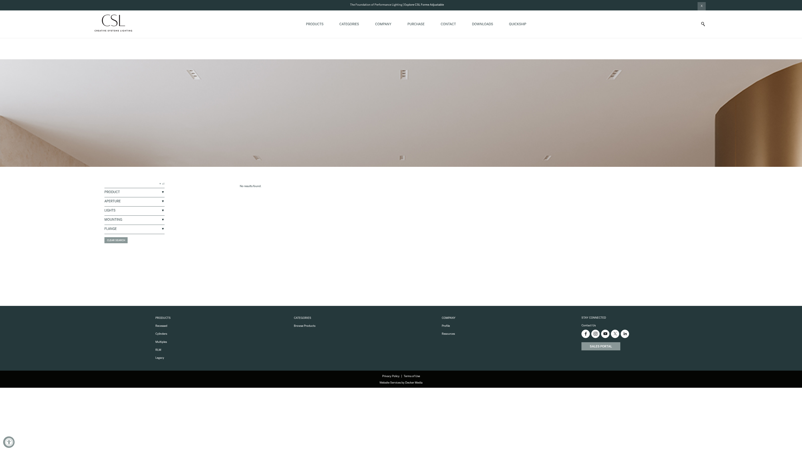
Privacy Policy (391, 376)
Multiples (161, 342)
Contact (448, 24)
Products (315, 24)
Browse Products (304, 326)
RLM (158, 350)
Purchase (416, 24)
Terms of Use (412, 376)
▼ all (162, 184)
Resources (448, 334)
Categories (349, 24)
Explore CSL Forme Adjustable (424, 5)
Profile (446, 326)
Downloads (482, 24)
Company (383, 24)
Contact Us (588, 325)
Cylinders (161, 334)
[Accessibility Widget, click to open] (9, 442)
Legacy (159, 358)
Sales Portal (601, 346)
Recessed (161, 326)
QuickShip (517, 24)
